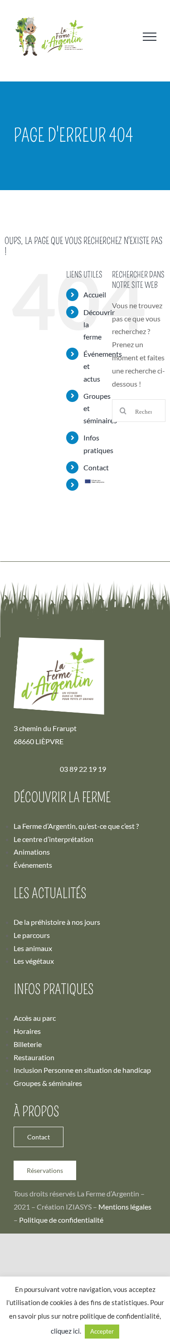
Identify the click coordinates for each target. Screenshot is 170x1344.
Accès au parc (35, 1018)
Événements (33, 865)
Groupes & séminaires (48, 1083)
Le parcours (32, 935)
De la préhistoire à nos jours (57, 922)
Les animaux (33, 948)
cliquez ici (65, 1331)
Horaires (27, 1031)
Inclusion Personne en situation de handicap (82, 1070)
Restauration (34, 1057)
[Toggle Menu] (150, 37)
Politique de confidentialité (61, 1219)
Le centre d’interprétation (53, 839)
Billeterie (28, 1044)
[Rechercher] (138, 414)
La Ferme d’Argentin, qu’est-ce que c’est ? (76, 826)
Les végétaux (34, 961)
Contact (96, 467)
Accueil (94, 294)
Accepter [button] (102, 1331)
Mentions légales (124, 1206)
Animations (32, 851)
